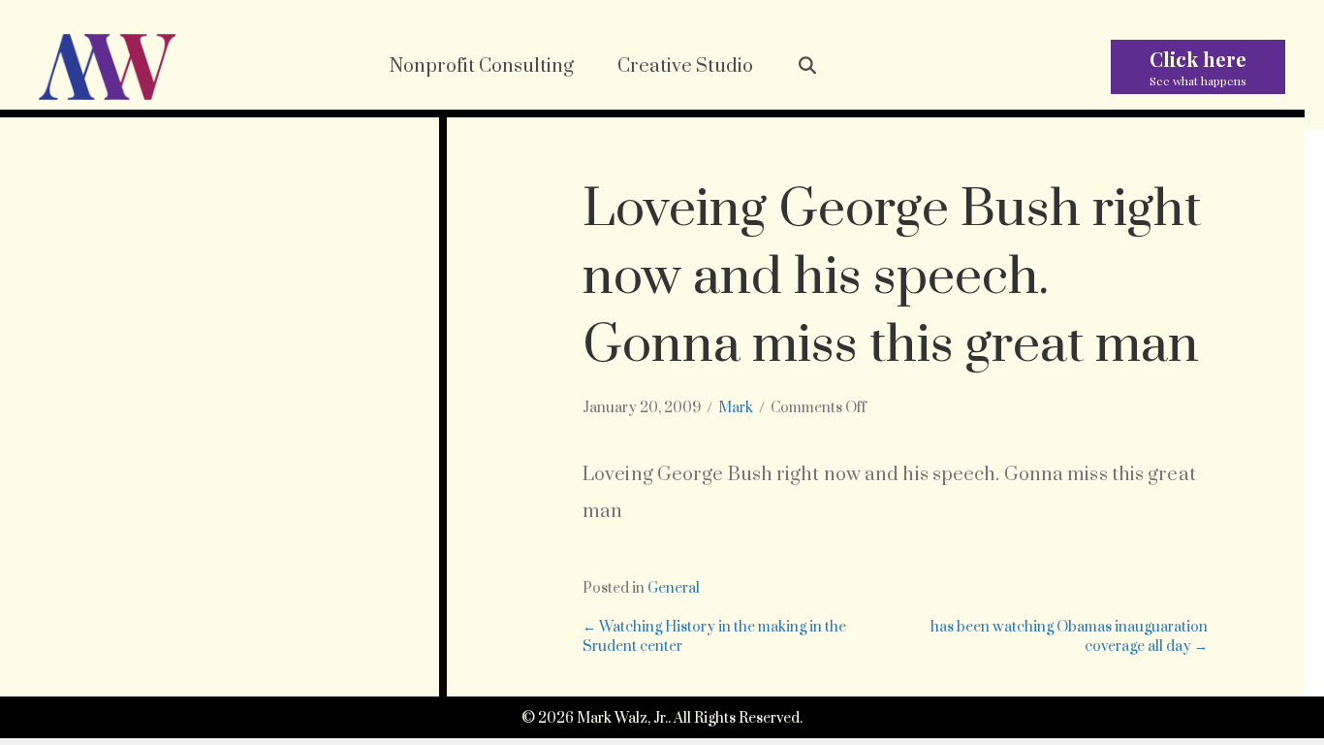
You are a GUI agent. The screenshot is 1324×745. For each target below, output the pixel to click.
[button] (808, 67)
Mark (735, 408)
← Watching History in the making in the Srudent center (714, 637)
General (673, 588)
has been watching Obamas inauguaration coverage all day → (1069, 637)
